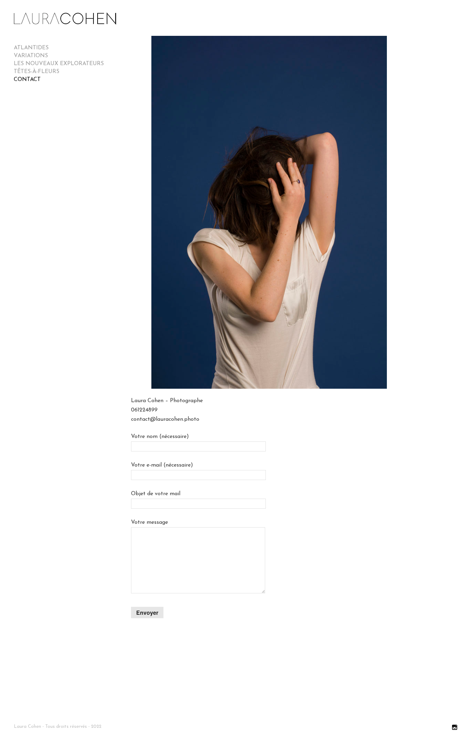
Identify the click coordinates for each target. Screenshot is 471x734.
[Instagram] (454, 728)
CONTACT (27, 79)
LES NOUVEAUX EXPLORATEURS (59, 64)
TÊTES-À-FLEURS (36, 71)
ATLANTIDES (31, 48)
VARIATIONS (31, 56)
